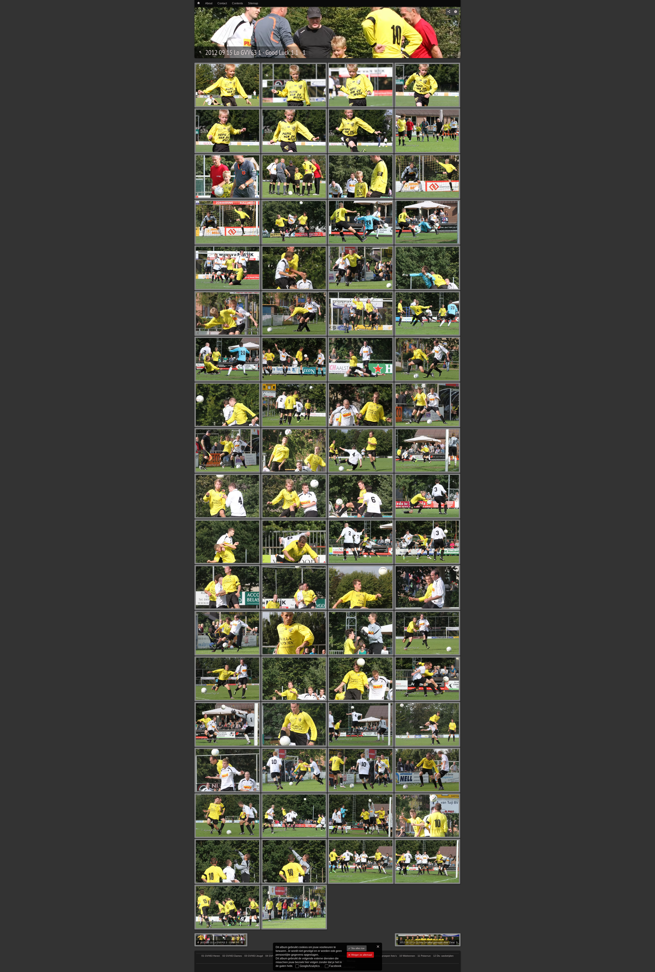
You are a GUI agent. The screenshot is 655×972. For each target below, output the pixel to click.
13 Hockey (306, 961)
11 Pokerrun (424, 955)
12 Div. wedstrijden (443, 955)
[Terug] (200, 52)
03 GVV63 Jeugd (253, 955)
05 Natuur (295, 955)
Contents (237, 3)
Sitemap (253, 3)
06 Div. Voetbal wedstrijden (318, 955)
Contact (222, 3)
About (208, 3)
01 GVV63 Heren (210, 955)
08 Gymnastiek (358, 955)
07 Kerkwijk (341, 955)
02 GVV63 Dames (232, 955)
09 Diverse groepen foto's (383, 955)
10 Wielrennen (407, 955)
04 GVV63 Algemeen (276, 955)
